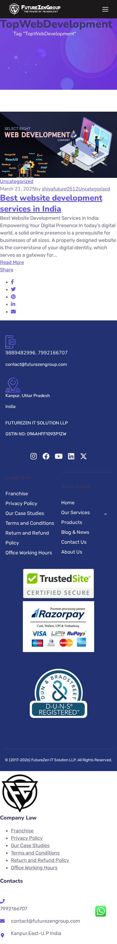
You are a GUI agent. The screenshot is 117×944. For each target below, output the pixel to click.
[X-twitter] (83, 456)
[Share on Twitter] (13, 289)
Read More (12, 262)
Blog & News (75, 532)
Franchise (16, 494)
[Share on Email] (13, 312)
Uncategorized (16, 181)
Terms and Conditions (29, 523)
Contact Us (74, 542)
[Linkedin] (71, 456)
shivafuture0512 (60, 189)
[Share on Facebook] (12, 282)
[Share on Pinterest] (13, 297)
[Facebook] (46, 456)
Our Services (75, 512)
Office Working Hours (28, 553)
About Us (71, 552)
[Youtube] (58, 456)
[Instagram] (33, 456)
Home (6, 33)
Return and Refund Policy (27, 538)
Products (71, 522)
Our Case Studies (24, 513)
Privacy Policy (21, 503)
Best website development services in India (51, 203)
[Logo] (35, 9)
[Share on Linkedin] (13, 304)
